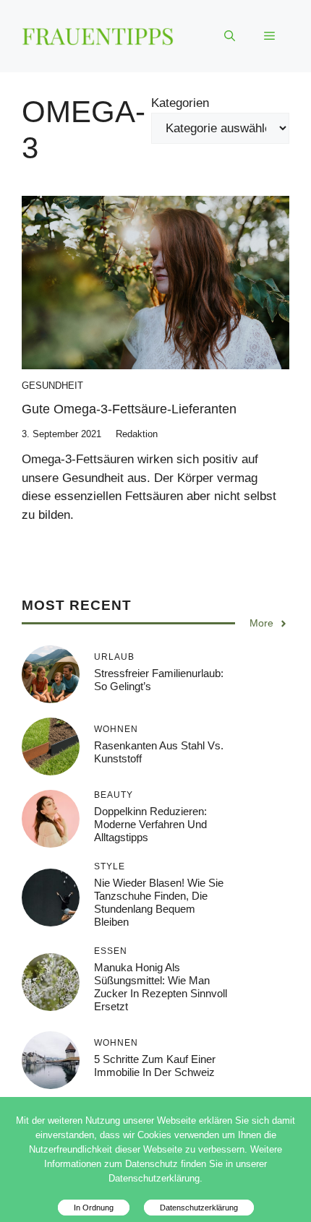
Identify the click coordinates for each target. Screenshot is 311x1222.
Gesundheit (52, 385)
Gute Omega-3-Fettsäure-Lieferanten (129, 409)
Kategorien (180, 103)
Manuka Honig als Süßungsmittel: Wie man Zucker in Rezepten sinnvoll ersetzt (160, 986)
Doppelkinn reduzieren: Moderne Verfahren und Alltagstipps (150, 824)
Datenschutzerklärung (199, 1207)
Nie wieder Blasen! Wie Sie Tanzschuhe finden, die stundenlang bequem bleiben (158, 902)
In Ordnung (94, 1207)
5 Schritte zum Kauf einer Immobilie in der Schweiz (155, 1065)
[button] (230, 36)
